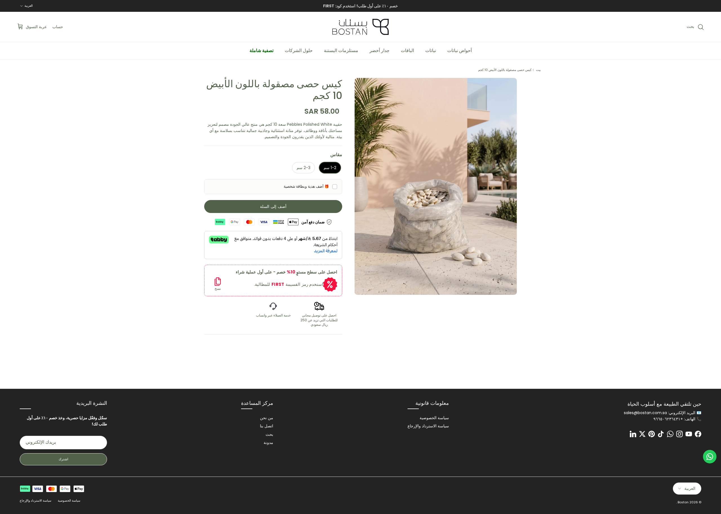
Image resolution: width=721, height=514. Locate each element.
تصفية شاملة (261, 50)
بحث (269, 434)
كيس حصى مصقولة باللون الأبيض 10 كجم (504, 70)
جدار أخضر (380, 50)
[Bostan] (360, 27)
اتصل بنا (266, 426)
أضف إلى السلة (273, 206)
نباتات (430, 50)
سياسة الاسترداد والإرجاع (428, 426)
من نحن (266, 418)
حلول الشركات (299, 50)
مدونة (268, 442)
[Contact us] (709, 456)
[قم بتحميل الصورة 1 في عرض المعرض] (436, 186)
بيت (538, 70)
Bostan (683, 502)
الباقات (407, 50)
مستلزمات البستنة (341, 50)
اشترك (63, 459)
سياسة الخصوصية (434, 418)
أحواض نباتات (459, 50)
